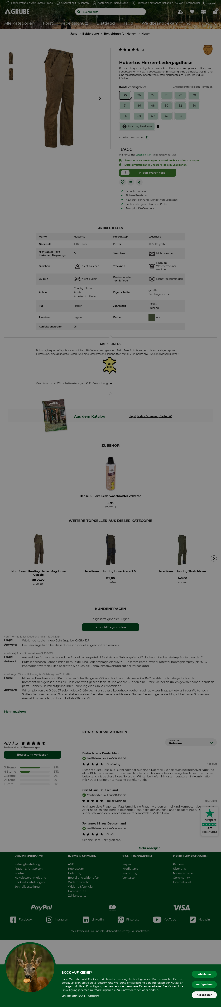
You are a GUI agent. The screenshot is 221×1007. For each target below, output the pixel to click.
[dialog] (110, 503)
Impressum (93, 996)
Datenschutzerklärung (73, 996)
